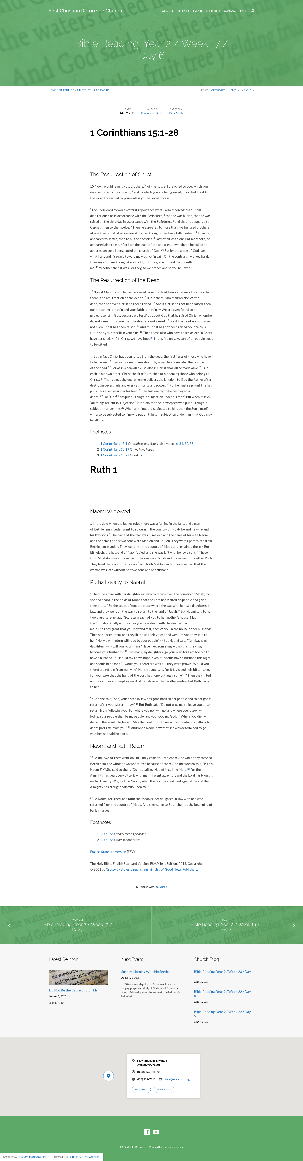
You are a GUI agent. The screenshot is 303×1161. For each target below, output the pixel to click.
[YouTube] (156, 1132)
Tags (233, 90)
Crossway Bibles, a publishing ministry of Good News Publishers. (152, 869)
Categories (218, 90)
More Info (141, 1089)
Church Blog (66, 90)
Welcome (168, 11)
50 (186, 444)
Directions (164, 1089)
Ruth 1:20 (107, 834)
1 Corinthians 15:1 (113, 444)
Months (247, 90)
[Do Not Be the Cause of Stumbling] (78, 982)
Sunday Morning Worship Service (145, 972)
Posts (204, 90)
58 (192, 444)
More (243, 11)
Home (52, 90)
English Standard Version (108, 852)
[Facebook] (147, 1132)
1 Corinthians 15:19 (114, 449)
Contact (230, 11)
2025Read (161, 886)
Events (198, 11)
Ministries (213, 11)
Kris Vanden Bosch (152, 113)
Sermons (184, 11)
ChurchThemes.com (172, 1147)
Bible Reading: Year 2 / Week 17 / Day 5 (77, 927)
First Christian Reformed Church (85, 11)
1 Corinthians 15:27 (114, 455)
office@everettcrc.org (177, 1079)
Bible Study (83, 90)
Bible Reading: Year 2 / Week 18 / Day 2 (225, 927)
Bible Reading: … (102, 90)
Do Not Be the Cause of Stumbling (74, 990)
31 (181, 444)
